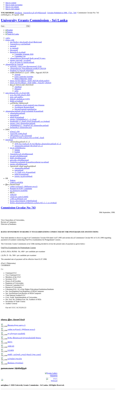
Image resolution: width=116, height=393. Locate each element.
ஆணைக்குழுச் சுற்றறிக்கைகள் (34, 13)
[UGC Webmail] (51, 380)
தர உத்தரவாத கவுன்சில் (16, 334)
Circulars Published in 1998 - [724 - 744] (61, 13)
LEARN (11, 350)
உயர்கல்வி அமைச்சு (15, 359)
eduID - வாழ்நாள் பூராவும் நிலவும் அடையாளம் (24, 354)
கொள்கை (18, 13)
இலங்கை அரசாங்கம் (15, 363)
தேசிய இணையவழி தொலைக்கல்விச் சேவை (24, 338)
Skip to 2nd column (12, 9)
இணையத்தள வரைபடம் (16, 325)
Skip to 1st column (12, 7)
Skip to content (10, 3)
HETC (10, 342)
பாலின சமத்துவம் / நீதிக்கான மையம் (21, 329)
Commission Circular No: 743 (18, 207)
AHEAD (11, 346)
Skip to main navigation (13, 5)
